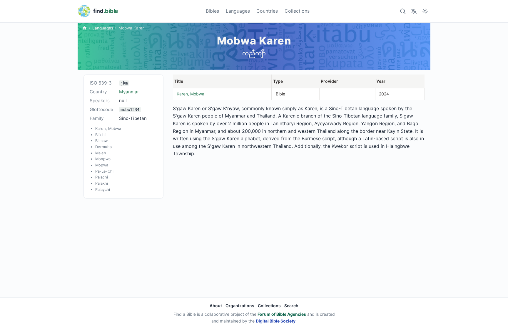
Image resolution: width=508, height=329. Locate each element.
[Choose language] (414, 11)
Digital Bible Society (275, 320)
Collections (297, 11)
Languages (238, 11)
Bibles (212, 11)
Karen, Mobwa (190, 93)
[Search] (402, 11)
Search (291, 305)
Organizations (239, 305)
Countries (267, 11)
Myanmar (129, 92)
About (216, 305)
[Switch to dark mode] (425, 11)
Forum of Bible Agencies (282, 314)
